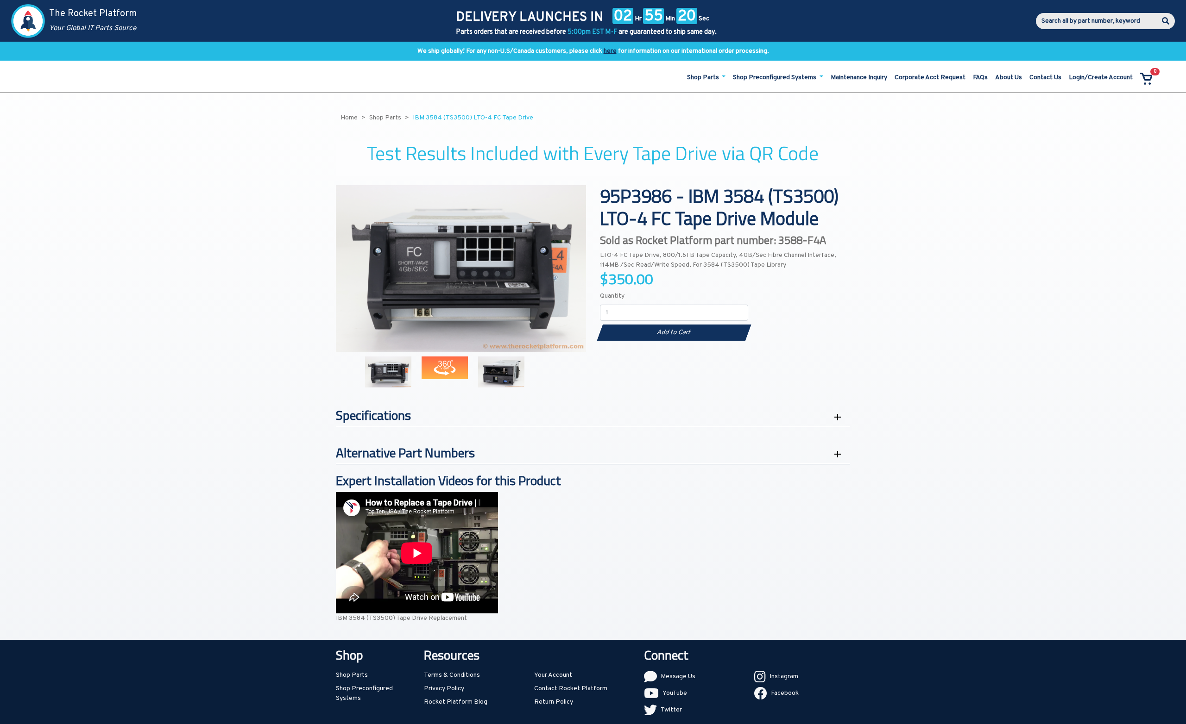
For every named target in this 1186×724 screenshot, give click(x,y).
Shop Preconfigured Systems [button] (775, 77)
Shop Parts (352, 675)
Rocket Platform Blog (455, 702)
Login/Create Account (1101, 77)
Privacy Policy (444, 689)
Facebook (785, 693)
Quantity (612, 296)
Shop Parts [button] (703, 77)
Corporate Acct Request (930, 77)
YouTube (674, 693)
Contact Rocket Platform (570, 689)
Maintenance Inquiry (859, 77)
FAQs (980, 77)
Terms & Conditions (452, 675)
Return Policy (553, 702)
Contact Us (1045, 77)
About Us (1008, 77)
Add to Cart (674, 333)
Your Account (553, 675)
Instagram (784, 676)
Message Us (678, 676)
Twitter (671, 710)
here (610, 51)
